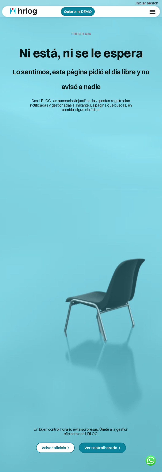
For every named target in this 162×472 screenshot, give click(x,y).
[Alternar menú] (152, 11)
